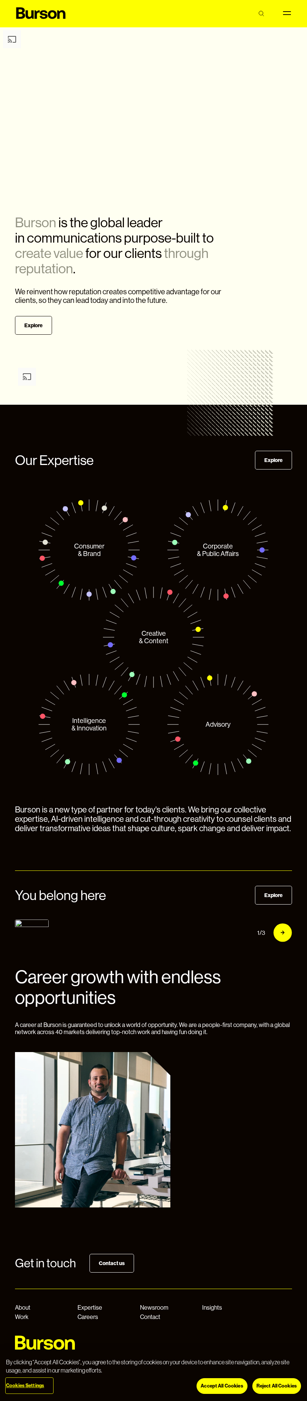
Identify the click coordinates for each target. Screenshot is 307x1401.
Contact (150, 1317)
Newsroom (154, 1307)
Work (21, 1317)
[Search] (261, 13)
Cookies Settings (25, 1385)
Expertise (89, 1307)
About (22, 1307)
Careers (87, 1317)
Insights (212, 1307)
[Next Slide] (282, 932)
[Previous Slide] (239, 932)
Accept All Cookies (222, 1386)
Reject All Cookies (276, 1386)
